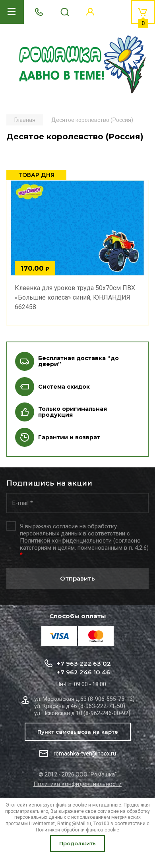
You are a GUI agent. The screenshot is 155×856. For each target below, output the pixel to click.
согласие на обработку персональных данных (68, 530)
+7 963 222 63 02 (83, 663)
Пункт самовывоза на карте (77, 732)
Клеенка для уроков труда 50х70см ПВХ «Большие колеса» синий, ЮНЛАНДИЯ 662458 (75, 297)
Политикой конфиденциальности (66, 540)
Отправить (77, 578)
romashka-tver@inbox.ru (85, 753)
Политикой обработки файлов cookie (77, 830)
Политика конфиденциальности (77, 784)
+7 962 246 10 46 (83, 672)
